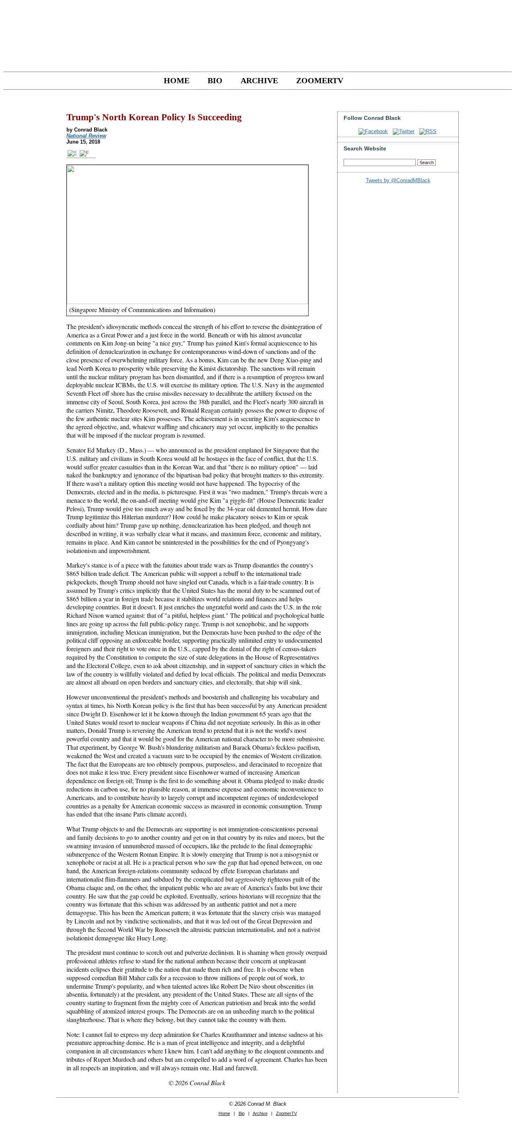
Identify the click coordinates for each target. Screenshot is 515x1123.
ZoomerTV (319, 80)
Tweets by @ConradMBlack (398, 180)
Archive (259, 80)
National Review (86, 136)
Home (177, 80)
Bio (215, 80)
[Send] (72, 153)
